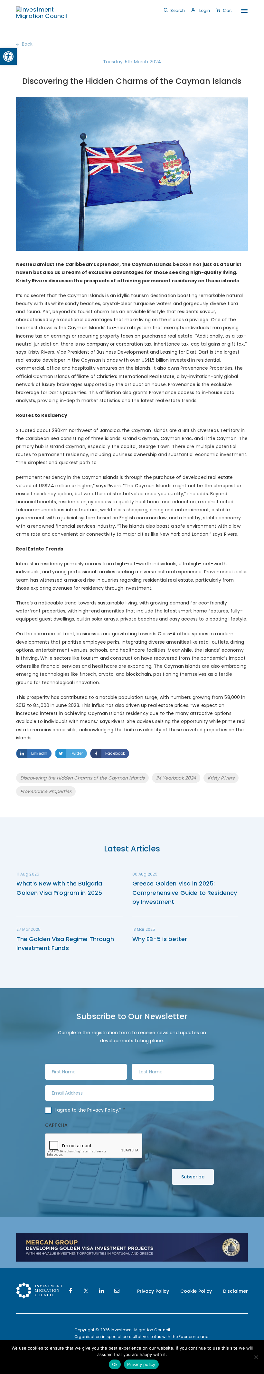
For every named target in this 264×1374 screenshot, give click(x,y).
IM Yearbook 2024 (176, 778)
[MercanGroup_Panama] (132, 1247)
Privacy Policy (102, 1110)
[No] (256, 1357)
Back (27, 44)
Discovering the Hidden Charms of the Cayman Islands (82, 778)
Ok (115, 1364)
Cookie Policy (196, 1291)
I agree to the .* (90, 1110)
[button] (8, 56)
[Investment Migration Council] (42, 12)
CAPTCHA (56, 1125)
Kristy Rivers (221, 778)
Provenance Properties (45, 791)
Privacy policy (141, 1364)
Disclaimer (235, 1291)
